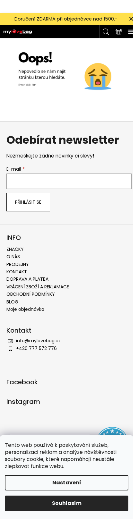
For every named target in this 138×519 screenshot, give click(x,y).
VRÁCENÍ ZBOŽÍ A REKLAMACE (37, 287)
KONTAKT (16, 271)
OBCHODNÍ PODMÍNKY (30, 294)
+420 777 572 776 (36, 348)
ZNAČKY (15, 249)
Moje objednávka (25, 309)
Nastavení (66, 482)
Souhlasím (67, 503)
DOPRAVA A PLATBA (27, 279)
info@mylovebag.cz (38, 340)
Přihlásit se (28, 202)
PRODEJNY (17, 264)
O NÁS (13, 256)
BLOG (12, 302)
